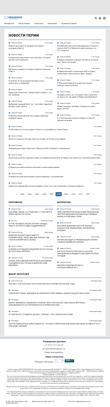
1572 (88, 194)
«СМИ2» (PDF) (83, 395)
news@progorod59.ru (73, 373)
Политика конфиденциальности (79, 401)
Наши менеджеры (54, 352)
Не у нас (14, 220)
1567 (51, 194)
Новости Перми (16, 43)
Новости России (17, 232)
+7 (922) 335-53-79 (61, 374)
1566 (44, 194)
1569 (66, 194)
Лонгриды (14, 290)
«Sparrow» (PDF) (94, 395)
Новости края (16, 209)
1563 (22, 194)
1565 (37, 194)
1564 (29, 194)
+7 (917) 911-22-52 (53, 345)
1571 (81, 194)
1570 (73, 194)
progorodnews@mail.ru (54, 348)
